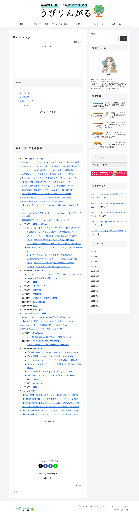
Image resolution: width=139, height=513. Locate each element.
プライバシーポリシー (27, 101)
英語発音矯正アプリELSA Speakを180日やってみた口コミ (48, 220)
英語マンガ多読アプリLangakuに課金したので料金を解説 (47, 198)
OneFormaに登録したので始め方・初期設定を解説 (49, 337)
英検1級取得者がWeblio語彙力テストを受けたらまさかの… (53, 259)
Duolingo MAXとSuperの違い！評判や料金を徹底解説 (50, 240)
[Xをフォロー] (50, 478)
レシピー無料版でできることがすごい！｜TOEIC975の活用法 (54, 244)
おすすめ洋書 (39, 302)
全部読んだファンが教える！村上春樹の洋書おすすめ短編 (47, 174)
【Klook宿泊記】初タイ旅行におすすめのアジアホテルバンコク (50, 399)
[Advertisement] (48, 63)
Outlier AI (37, 348)
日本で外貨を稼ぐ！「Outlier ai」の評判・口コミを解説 (51, 375)
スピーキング (39, 270)
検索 (93, 34)
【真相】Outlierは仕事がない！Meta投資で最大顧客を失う (52, 352)
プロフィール (23, 105)
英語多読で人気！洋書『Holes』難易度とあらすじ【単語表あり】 (51, 162)
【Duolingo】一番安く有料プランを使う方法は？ (48, 267)
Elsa (35, 306)
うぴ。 (99, 197)
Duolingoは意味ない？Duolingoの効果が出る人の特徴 (50, 263)
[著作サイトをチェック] (45, 478)
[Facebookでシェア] (45, 466)
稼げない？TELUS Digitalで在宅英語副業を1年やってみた (47, 317)
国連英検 (37, 290)
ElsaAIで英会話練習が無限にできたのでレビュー (48, 278)
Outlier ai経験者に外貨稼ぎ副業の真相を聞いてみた (49, 371)
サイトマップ (23, 97)
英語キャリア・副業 (37, 313)
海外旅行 (32, 391)
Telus (35, 379)
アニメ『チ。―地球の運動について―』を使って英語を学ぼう (49, 170)
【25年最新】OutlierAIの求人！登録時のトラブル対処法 (51, 356)
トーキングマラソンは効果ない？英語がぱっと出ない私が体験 (54, 274)
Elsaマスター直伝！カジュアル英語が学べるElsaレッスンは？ (49, 178)
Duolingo (37, 309)
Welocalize (38, 383)
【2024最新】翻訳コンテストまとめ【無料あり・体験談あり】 (49, 321)
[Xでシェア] (40, 466)
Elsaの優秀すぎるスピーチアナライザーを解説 (42, 201)
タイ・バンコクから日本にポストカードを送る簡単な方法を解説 (50, 407)
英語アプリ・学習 (36, 158)
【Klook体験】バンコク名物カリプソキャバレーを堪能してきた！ (51, 414)
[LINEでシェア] (55, 466)
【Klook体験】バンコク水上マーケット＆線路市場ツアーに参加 (50, 395)
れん (98, 225)
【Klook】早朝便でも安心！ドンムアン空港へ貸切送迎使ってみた (51, 403)
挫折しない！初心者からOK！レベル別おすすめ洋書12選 (47, 190)
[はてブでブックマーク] (50, 466)
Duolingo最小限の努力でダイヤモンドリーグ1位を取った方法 (54, 228)
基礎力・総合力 (40, 224)
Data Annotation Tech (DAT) (46, 341)
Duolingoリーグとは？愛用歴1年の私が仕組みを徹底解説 (52, 236)
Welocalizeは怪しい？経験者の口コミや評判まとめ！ (45, 325)
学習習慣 (37, 294)
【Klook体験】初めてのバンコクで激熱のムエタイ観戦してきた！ (51, 410)
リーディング (39, 286)
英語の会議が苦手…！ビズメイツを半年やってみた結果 (46, 194)
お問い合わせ (23, 93)
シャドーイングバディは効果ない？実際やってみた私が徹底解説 (50, 166)
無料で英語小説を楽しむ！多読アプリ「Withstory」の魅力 (47, 186)
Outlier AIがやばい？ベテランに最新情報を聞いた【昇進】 (52, 360)
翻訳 (35, 387)
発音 (35, 282)
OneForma (38, 333)
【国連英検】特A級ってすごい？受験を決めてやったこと (47, 182)
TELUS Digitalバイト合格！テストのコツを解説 (43, 329)
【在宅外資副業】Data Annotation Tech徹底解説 (48, 345)
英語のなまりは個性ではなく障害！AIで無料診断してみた (52, 232)
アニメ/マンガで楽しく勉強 (45, 298)
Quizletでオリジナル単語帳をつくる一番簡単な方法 (49, 255)
